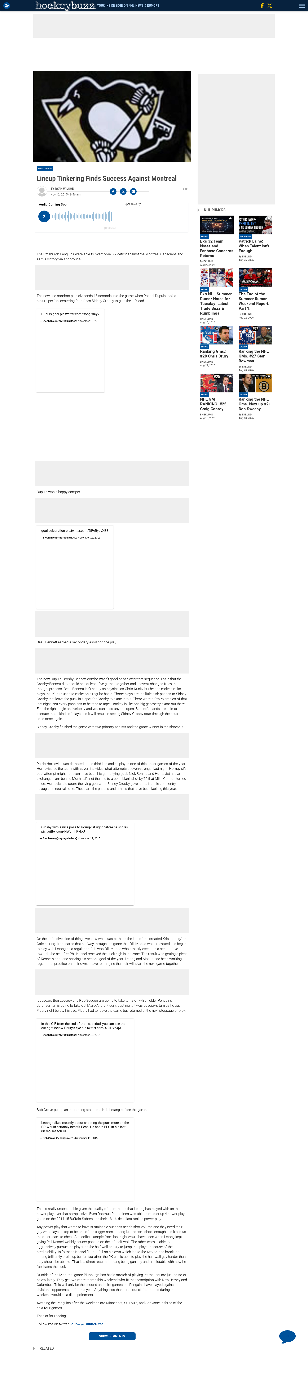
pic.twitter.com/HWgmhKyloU (63, 831)
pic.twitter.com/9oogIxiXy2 (80, 314)
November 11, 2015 (86, 1138)
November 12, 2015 (89, 321)
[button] (301, 5)
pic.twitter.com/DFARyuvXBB (87, 531)
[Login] (7, 5)
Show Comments (112, 1336)
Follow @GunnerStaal (87, 1324)
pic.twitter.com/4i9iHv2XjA (101, 1028)
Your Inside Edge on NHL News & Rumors (128, 6)
